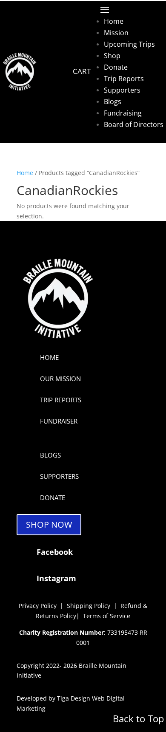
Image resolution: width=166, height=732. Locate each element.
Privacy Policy (38, 606)
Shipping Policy (89, 606)
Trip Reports (124, 78)
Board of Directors (133, 124)
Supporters (122, 90)
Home (113, 21)
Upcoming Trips (129, 44)
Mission (116, 32)
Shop (112, 55)
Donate (116, 67)
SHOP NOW (49, 524)
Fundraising (123, 113)
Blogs (112, 101)
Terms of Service (106, 616)
